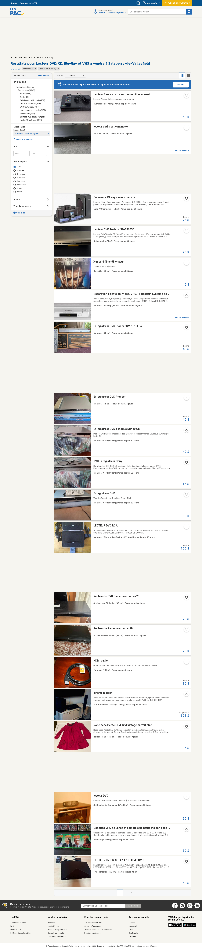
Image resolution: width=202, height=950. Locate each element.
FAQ (12, 926)
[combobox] (157, 12)
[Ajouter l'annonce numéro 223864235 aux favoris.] (186, 199)
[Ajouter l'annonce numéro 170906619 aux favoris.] (186, 695)
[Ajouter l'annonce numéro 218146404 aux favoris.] (186, 263)
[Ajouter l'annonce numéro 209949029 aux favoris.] (186, 798)
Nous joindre (15, 929)
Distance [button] (71, 75)
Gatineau (132, 936)
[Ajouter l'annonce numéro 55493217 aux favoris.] (186, 296)
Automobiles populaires (57, 929)
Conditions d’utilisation (57, 936)
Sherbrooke (133, 933)
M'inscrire (133, 905)
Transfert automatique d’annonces (98, 929)
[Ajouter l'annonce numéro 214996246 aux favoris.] (186, 231)
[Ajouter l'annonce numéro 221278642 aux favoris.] (186, 96)
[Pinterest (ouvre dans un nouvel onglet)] (182, 908)
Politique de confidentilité (20, 933)
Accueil (14, 57)
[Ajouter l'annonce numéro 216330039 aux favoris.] (186, 662)
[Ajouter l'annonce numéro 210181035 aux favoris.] (186, 630)
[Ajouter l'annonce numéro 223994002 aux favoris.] (186, 495)
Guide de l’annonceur (92, 926)
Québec (132, 923)
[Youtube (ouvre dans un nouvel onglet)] (197, 908)
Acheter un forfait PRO (93, 923)
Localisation (19, 127)
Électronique (24, 57)
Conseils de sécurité (56, 933)
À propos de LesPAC (18, 923)
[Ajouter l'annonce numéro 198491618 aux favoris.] (186, 830)
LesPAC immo (53, 926)
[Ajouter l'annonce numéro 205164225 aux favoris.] (186, 727)
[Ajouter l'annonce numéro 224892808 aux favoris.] (186, 128)
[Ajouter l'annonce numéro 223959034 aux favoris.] (186, 463)
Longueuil (133, 926)
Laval (131, 929)
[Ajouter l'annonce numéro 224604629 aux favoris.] (186, 328)
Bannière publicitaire (92, 933)
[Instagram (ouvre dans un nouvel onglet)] (189, 908)
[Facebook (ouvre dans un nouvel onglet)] (175, 908)
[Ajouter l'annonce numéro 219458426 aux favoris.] (186, 598)
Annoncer (51, 923)
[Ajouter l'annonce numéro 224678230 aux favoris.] (186, 862)
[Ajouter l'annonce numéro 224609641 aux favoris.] (186, 399)
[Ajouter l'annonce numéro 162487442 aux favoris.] (186, 527)
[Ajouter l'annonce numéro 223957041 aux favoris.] (186, 431)
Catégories (19, 82)
